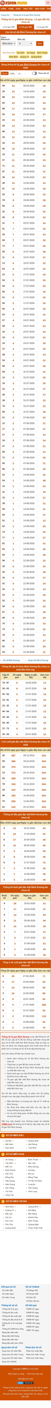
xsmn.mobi (33, 1369)
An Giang (31, 53)
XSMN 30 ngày (32, 1327)
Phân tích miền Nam (35, 1358)
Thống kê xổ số (9, 1305)
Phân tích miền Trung (35, 1354)
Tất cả (4, 73)
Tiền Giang (33, 1188)
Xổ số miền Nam (15, 1154)
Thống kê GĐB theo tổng (12, 1329)
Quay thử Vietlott (9, 1361)
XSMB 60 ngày (32, 1316)
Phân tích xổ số (33, 1347)
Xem (40, 43)
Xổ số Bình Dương (11, 660)
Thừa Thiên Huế (35, 1228)
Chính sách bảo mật (35, 1374)
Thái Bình (32, 1148)
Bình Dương (33, 1167)
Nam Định (9, 1148)
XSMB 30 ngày (32, 1312)
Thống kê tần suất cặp (11, 1316)
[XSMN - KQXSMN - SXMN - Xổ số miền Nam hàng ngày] (13, 3)
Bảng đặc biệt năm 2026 (12, 1343)
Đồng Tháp (33, 1177)
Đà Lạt (31, 1174)
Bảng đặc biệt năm (10, 1339)
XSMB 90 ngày (32, 1320)
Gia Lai (8, 1217)
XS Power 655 (32, 1294)
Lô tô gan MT (42, 27)
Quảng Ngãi (33, 1224)
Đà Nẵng (32, 1210)
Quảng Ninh (33, 1141)
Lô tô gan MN (25, 27)
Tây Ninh (20, 53)
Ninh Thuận (33, 1221)
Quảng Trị (24, 57)
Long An (31, 1184)
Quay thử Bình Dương (38, 660)
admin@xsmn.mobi (25, 1379)
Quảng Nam (10, 1228)
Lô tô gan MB (8, 27)
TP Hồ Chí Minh (35, 1181)
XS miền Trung (8, 1297)
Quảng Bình (36, 57)
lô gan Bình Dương (27, 64)
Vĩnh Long (32, 1191)
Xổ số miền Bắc (15, 1135)
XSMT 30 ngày (32, 1330)
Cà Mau (31, 1170)
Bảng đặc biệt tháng (10, 1336)
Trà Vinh (9, 1191)
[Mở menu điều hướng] (48, 3)
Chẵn (12, 73)
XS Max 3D (31, 1297)
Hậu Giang (10, 1181)
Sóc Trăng (9, 1188)
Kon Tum (9, 1221)
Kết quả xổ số (8, 1287)
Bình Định (13, 57)
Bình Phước (10, 1170)
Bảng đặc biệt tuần (10, 1332)
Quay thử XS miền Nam (12, 1358)
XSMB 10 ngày (32, 1309)
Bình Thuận (42, 53)
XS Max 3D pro (32, 1301)
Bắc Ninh (9, 1144)
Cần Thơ (9, 1174)
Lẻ (19, 73)
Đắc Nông (32, 1214)
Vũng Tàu (9, 1195)
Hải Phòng (32, 1144)
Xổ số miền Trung (16, 1201)
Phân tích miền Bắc (34, 1351)
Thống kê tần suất (10, 1312)
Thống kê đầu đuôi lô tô (12, 1320)
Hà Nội (8, 1141)
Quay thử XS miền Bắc (12, 1351)
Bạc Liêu (32, 1163)
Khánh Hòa (33, 1217)
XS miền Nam (8, 1294)
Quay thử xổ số (9, 1347)
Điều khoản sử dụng (16, 1374)
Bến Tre (8, 1167)
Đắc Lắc (8, 1214)
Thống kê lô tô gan (10, 1309)
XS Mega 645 (32, 1290)
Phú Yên (9, 1224)
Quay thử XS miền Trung (12, 1354)
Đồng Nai (9, 1177)
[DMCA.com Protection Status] (25, 1382)
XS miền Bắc (7, 1290)
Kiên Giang (10, 1184)
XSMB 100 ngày (33, 1323)
